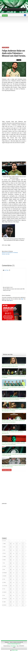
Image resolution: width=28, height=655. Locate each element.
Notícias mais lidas (6, 254)
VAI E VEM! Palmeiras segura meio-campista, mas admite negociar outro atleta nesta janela (13, 443)
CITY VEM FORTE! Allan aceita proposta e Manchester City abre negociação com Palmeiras (14, 410)
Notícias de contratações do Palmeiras (10, 252)
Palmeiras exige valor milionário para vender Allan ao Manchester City (12, 432)
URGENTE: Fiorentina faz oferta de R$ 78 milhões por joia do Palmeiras (13, 376)
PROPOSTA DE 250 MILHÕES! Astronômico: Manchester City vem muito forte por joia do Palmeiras (13, 399)
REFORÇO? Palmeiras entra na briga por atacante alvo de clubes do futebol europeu (13, 466)
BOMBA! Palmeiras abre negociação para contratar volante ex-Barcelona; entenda (14, 454)
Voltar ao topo (14, 650)
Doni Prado (6, 270)
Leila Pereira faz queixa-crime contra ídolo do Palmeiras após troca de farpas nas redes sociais (13, 365)
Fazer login (5, 15)
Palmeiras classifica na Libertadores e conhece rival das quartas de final (13, 387)
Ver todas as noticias (7, 469)
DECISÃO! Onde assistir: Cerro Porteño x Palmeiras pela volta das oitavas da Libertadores (13, 421)
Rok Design (13, 646)
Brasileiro (4, 538)
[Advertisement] (15, 1)
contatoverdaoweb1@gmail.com (14, 643)
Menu (6, 9)
